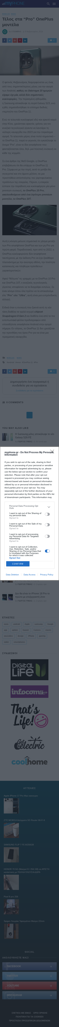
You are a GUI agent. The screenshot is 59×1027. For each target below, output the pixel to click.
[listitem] (29, 507)
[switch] (47, 514)
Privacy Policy (46, 574)
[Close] (53, 452)
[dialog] (29, 513)
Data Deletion (12, 574)
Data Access (29, 574)
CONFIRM (17, 564)
